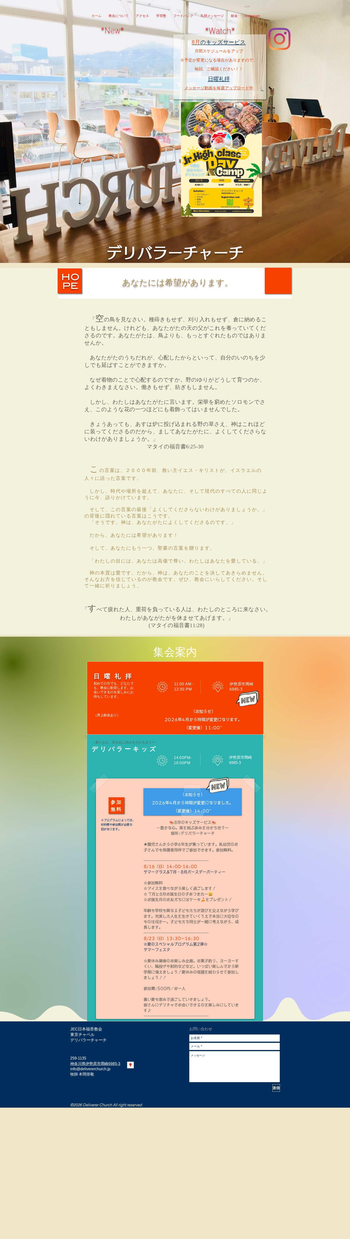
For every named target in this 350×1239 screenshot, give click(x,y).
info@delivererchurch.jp (90, 1069)
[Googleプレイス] (130, 1065)
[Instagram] (279, 39)
